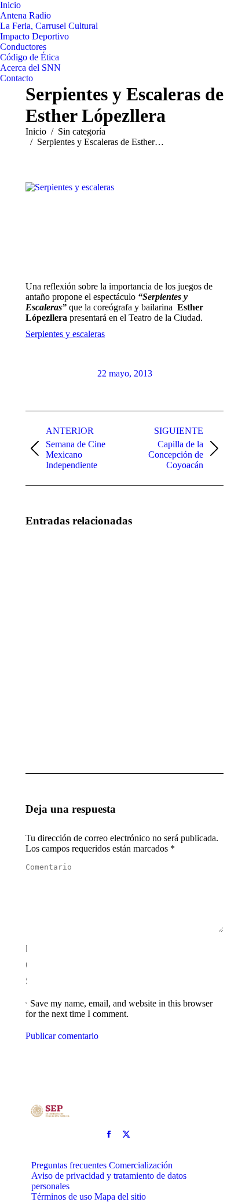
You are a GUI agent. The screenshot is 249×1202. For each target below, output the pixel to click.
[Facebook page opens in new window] (108, 1134)
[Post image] (57, 571)
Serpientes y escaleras (65, 334)
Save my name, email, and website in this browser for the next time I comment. (119, 1008)
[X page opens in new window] (126, 1134)
